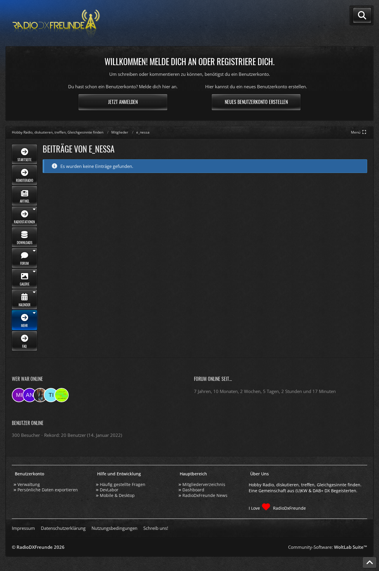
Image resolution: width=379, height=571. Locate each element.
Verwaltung (28, 484)
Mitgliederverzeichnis (203, 484)
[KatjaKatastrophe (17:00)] (40, 395)
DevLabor (109, 490)
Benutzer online (28, 422)
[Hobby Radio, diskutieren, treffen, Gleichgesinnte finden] (56, 23)
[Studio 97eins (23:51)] (61, 395)
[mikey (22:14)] (19, 395)
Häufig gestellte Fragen (122, 484)
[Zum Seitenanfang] (369, 562)
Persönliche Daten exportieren (47, 490)
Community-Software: (327, 547)
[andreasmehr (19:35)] (30, 395)
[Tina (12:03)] (51, 395)
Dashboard (193, 490)
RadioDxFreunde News (204, 495)
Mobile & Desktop (117, 495)
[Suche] (362, 15)
